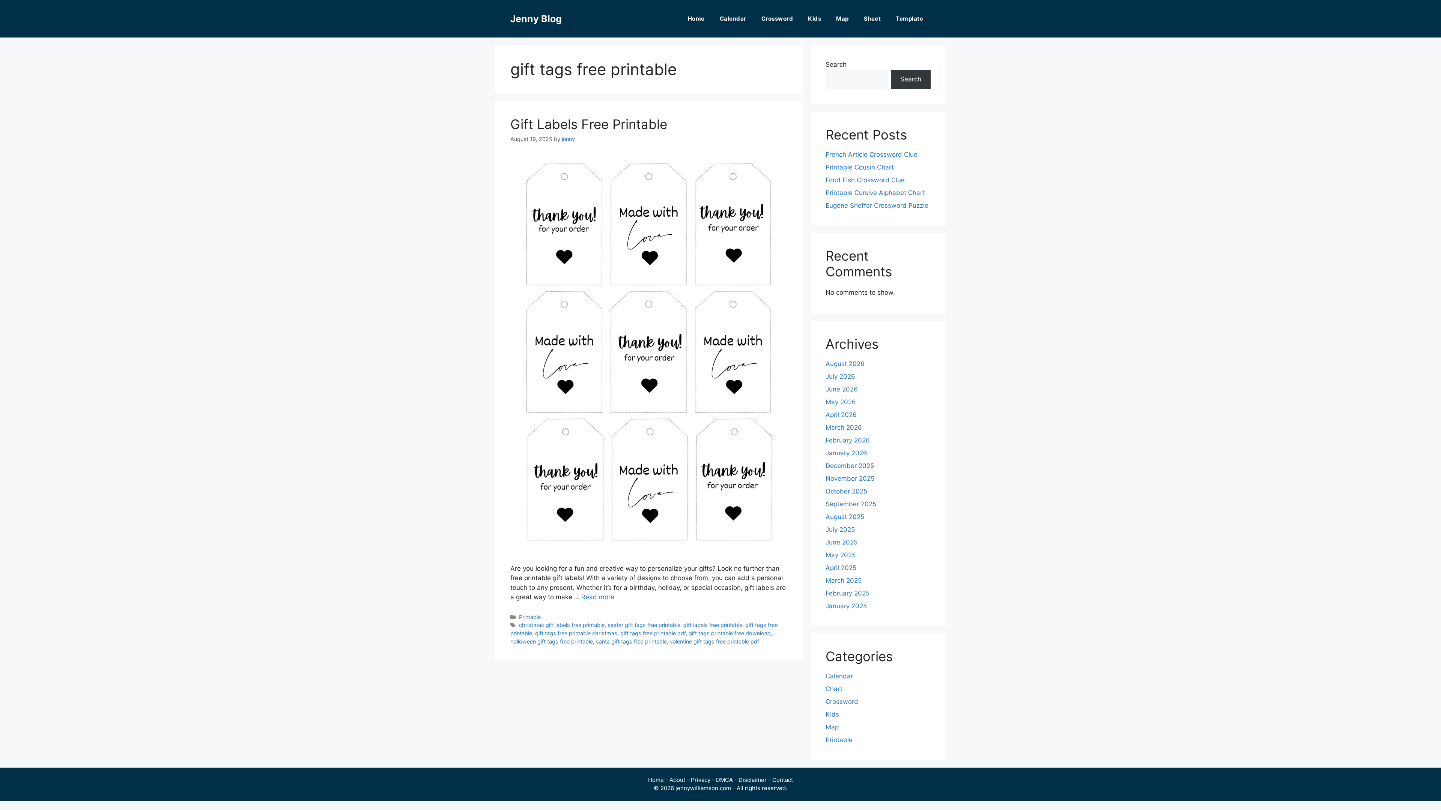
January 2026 (846, 453)
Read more (597, 597)
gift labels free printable (712, 625)
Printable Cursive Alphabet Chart (875, 192)
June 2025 (841, 542)
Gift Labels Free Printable (588, 124)
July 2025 (840, 529)
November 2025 (850, 478)
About (677, 779)
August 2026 (845, 364)
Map (842, 18)
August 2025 (845, 516)
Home (696, 18)
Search (836, 64)
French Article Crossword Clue (872, 154)
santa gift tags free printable (631, 641)
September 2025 (851, 504)
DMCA (724, 779)
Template (909, 18)
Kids (814, 18)
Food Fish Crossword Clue (865, 180)
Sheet (872, 18)
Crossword (777, 18)
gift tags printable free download (730, 633)
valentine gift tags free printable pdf (714, 641)
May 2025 (841, 555)
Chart (834, 689)
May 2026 (841, 402)
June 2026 (842, 389)
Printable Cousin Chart (860, 167)
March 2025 (844, 580)
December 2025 (850, 466)
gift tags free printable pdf (653, 633)
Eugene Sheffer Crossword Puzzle (877, 205)
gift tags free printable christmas (576, 633)
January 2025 (846, 606)
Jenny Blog (536, 18)
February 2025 (847, 593)
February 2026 (848, 440)
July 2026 (840, 376)
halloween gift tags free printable (551, 641)
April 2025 (841, 568)
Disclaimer (753, 779)
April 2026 (841, 414)
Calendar (733, 18)
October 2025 (846, 491)
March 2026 (844, 427)
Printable (530, 617)
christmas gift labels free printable (562, 625)
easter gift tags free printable (644, 625)
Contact (782, 779)
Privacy (700, 779)
